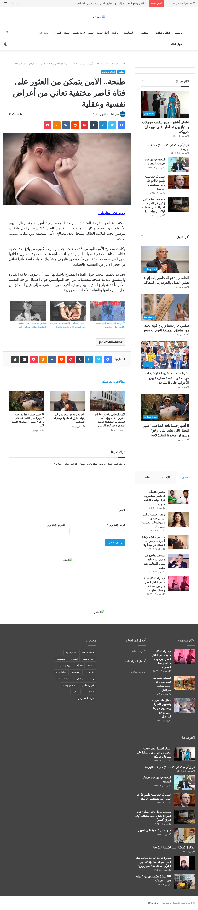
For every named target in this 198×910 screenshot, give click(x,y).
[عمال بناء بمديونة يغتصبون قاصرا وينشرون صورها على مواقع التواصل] (184, 705)
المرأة (57, 32)
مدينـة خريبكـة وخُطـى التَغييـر (154, 830)
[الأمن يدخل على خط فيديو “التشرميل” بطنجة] (107, 311)
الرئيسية (178, 32)
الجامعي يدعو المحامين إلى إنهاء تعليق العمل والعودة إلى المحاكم (69, 418)
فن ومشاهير (88, 685)
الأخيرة (165, 477)
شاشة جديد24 (64, 678)
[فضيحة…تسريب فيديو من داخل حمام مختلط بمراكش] (184, 683)
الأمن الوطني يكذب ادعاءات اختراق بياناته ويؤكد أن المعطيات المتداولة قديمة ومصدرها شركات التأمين (110, 419)
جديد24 (75, 671)
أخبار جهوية (103, 32)
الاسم (121, 510)
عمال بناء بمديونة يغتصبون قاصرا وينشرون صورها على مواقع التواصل (161, 708)
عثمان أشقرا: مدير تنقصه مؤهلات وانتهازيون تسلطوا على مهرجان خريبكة (165, 127)
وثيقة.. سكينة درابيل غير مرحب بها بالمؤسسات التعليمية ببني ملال (153, 520)
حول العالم (176, 44)
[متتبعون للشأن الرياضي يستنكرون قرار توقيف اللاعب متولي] (178, 497)
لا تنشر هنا (89, 691)
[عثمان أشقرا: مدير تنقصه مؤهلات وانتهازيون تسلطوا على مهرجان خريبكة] (184, 754)
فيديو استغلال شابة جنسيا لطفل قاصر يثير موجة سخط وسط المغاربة (154, 584)
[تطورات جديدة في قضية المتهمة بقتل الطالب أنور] (28, 311)
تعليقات (145, 477)
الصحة (67, 32)
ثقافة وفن (89, 671)
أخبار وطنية (88, 658)
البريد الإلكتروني (116, 524)
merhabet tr (88, 652)
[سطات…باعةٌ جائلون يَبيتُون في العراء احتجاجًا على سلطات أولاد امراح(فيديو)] (178, 204)
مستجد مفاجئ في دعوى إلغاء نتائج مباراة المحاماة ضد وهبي (154, 562)
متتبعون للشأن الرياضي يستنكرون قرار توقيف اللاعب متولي (154, 498)
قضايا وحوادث (163, 32)
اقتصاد (91, 32)
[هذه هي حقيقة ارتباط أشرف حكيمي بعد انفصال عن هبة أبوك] (178, 542)
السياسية (129, 32)
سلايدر (107, 63)
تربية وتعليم (79, 32)
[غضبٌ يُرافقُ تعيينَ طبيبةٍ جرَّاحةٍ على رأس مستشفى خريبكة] (178, 182)
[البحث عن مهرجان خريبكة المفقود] (178, 164)
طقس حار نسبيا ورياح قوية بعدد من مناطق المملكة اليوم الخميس (112, 3)
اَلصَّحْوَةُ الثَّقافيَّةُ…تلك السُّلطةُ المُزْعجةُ (174, 847)
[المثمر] (67, 559)
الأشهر (185, 477)
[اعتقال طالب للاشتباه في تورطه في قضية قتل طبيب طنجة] (68, 311)
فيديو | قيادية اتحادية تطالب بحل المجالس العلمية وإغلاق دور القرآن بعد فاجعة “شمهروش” (153, 862)
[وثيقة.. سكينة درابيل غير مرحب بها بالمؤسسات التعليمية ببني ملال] (178, 519)
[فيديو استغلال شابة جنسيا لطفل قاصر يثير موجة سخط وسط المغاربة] (178, 583)
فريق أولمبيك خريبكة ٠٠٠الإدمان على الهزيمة (170, 767)
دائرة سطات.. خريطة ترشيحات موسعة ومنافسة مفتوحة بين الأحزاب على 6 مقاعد (167, 378)
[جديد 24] (99, 17)
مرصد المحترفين (86, 698)
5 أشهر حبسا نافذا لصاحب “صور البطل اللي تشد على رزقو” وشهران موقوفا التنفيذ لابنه (28, 419)
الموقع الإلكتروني (56, 524)
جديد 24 (115, 114)
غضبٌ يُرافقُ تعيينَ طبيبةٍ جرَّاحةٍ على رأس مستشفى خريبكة (155, 183)
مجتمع (144, 32)
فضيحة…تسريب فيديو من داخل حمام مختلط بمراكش (162, 684)
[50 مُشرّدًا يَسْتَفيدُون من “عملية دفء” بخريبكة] (184, 881)
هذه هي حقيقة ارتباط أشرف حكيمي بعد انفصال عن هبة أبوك (153, 541)
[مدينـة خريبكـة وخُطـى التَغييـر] (184, 835)
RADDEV (153, 902)
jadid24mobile (109, 342)
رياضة (115, 32)
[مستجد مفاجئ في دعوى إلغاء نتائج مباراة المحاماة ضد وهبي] (178, 561)
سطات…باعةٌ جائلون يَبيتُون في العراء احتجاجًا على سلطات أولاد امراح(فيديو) (153, 205)
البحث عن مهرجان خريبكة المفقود (155, 161)
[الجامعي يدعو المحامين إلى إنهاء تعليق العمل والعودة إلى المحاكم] (67, 401)
